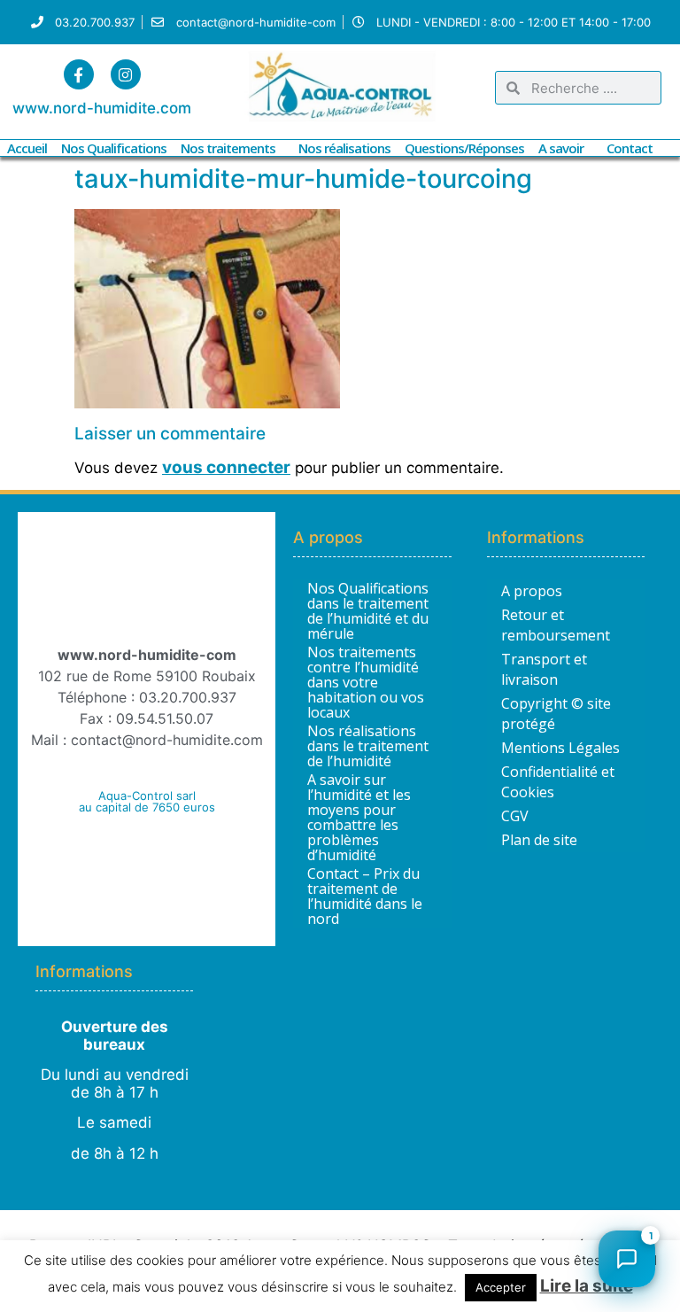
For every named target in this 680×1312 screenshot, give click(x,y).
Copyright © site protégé (556, 714)
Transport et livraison (544, 669)
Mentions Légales (560, 747)
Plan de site (539, 840)
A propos (531, 591)
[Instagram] (126, 74)
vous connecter (226, 467)
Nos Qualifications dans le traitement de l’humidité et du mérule (368, 611)
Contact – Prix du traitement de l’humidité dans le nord (364, 896)
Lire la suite (586, 1286)
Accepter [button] (500, 1287)
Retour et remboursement (555, 625)
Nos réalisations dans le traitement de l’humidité (368, 746)
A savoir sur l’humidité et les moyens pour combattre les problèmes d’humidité (359, 818)
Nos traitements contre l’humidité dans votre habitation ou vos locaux (365, 682)
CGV (515, 816)
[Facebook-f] (79, 74)
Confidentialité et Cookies (557, 782)
